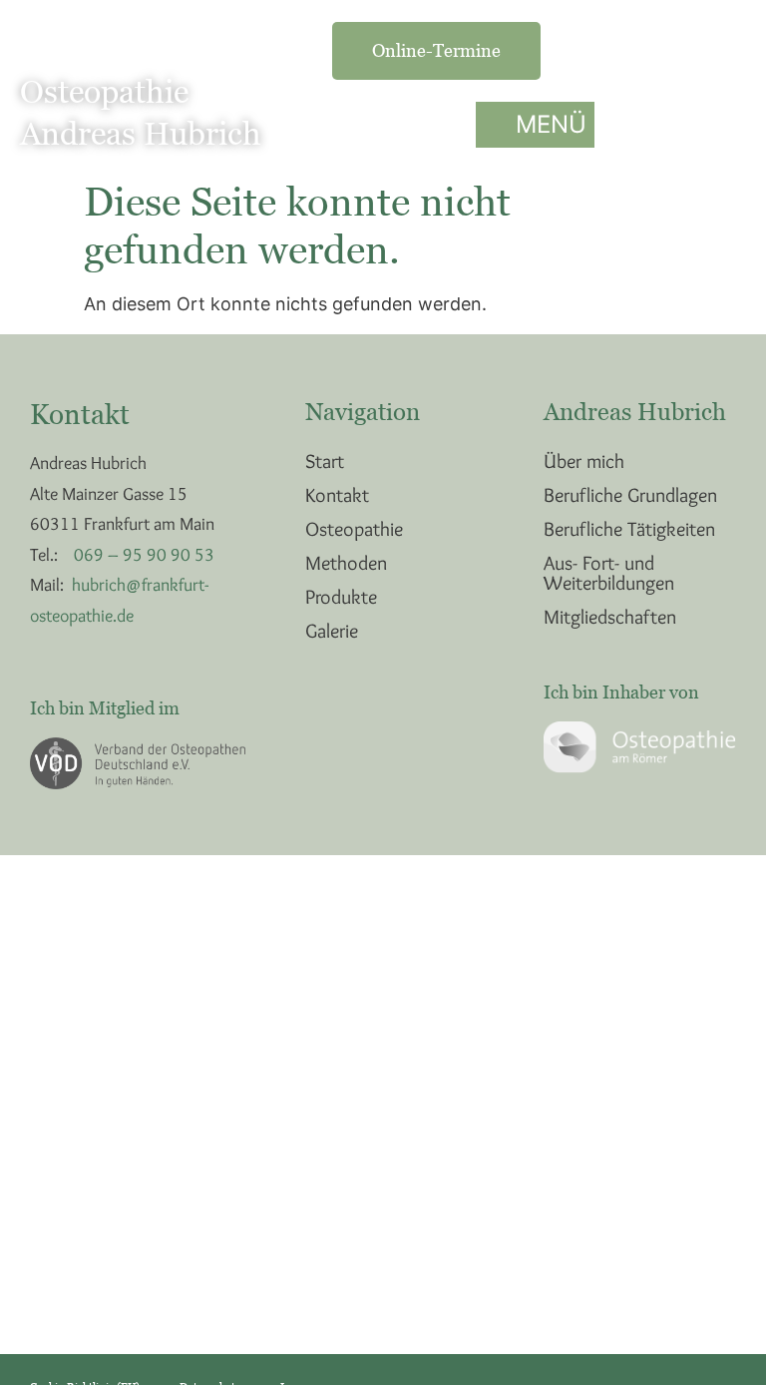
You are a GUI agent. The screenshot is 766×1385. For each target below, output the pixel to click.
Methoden (346, 563)
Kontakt (337, 495)
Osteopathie (354, 529)
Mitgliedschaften (610, 617)
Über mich (584, 461)
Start (324, 461)
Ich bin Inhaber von (621, 692)
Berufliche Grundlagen (630, 495)
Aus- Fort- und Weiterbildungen (609, 573)
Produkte (341, 597)
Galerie (331, 631)
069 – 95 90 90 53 (144, 555)
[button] (535, 125)
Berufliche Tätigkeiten (629, 529)
